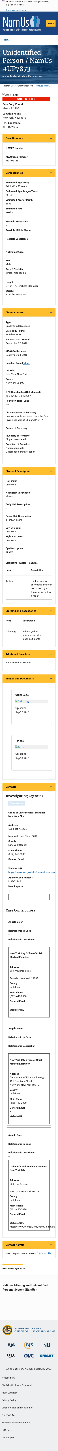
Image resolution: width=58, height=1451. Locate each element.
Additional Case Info (18, 654)
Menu (51, 23)
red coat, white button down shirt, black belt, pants (32, 635)
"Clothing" (11, 631)
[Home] (21, 23)
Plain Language (9, 1392)
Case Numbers (14, 138)
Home (7, 40)
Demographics (14, 172)
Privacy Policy (9, 1400)
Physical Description (18, 471)
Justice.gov (8, 1437)
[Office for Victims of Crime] (29, 1355)
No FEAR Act (8, 1415)
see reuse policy (41, 85)
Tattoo (9, 581)
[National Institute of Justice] (47, 1343)
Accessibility (8, 1377)
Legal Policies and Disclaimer (17, 1407)
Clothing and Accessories (21, 610)
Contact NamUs (15, 1244)
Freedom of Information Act (16, 1422)
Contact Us (45, 1253)
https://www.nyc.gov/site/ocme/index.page (32, 872)
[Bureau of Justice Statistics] (29, 1347)
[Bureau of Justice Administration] (11, 1343)
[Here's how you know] (29, 6)
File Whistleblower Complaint (17, 1385)
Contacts (11, 786)
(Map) (26, 363)
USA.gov (6, 1430)
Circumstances (15, 312)
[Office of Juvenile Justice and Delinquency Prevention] (11, 1356)
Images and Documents (20, 678)
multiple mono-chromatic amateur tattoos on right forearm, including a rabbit (41, 588)
